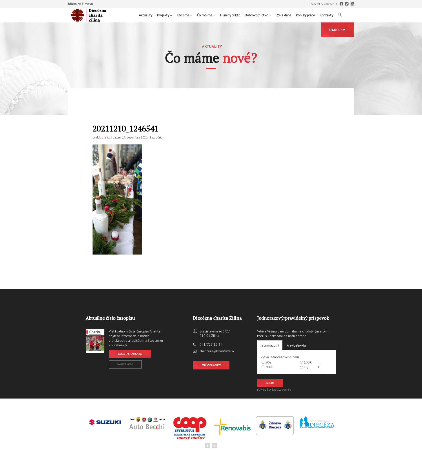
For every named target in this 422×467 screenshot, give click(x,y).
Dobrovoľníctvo (257, 15)
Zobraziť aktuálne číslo (130, 354)
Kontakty (326, 15)
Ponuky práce (305, 15)
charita (106, 137)
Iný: (306, 367)
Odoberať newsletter (321, 4)
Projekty (163, 15)
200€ (269, 367)
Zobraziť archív (125, 364)
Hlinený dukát (230, 15)
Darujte (270, 383)
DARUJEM (337, 29)
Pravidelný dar (296, 345)
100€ (308, 362)
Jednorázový (270, 345)
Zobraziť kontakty (211, 365)
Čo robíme (205, 15)
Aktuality (145, 15)
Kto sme (183, 15)
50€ (268, 362)
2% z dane (283, 15)
